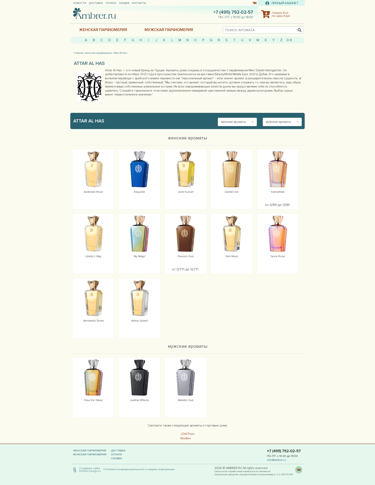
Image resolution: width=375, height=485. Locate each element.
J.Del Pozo (187, 434)
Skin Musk (231, 256)
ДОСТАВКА (96, 3)
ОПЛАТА (111, 3)
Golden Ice (231, 191)
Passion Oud (186, 256)
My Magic (139, 256)
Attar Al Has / (121, 52)
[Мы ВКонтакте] (254, 3)
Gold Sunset (185, 191)
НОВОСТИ (79, 3)
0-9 (289, 40)
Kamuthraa (277, 191)
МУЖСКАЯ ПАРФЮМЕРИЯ (169, 30)
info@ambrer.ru (276, 460)
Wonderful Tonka (93, 320)
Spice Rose (278, 256)
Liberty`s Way (93, 256)
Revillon (185, 438)
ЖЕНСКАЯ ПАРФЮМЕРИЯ (103, 30)
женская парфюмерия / (99, 52)
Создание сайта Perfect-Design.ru (90, 470)
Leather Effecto (139, 400)
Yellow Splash (139, 320)
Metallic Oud (185, 400)
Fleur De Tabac (93, 400)
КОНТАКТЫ (139, 3)
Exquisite (139, 191)
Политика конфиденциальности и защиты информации (140, 469)
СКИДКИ (124, 3)
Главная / (79, 52)
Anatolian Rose (93, 191)
